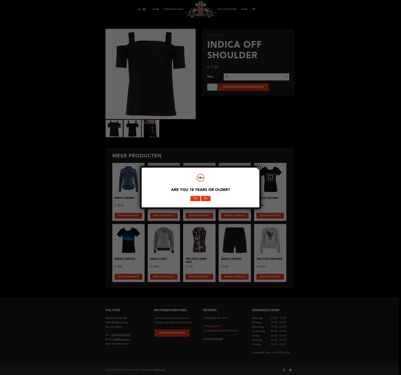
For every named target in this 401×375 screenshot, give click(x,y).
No (205, 198)
